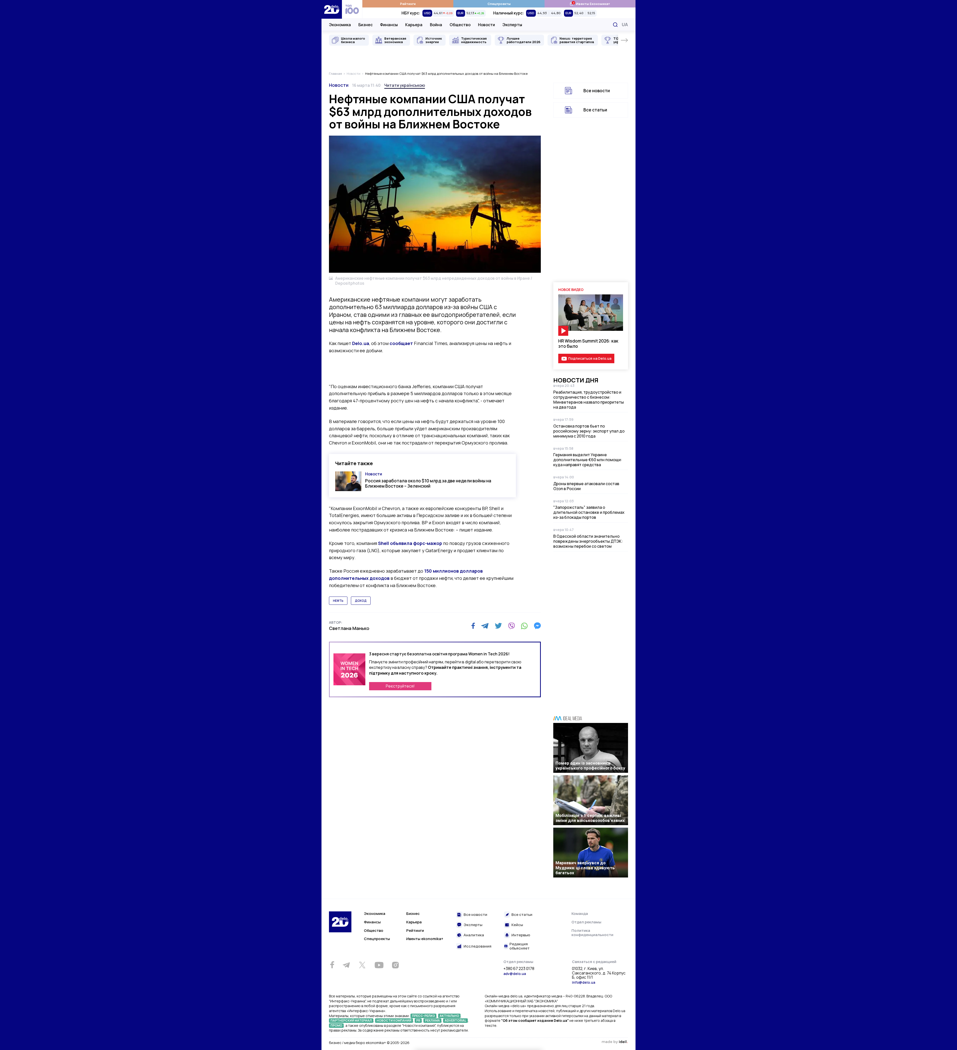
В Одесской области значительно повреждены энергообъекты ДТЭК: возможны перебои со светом (588, 541)
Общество (460, 24)
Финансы (389, 24)
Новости (486, 24)
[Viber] (511, 626)
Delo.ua (360, 343)
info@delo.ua (583, 982)
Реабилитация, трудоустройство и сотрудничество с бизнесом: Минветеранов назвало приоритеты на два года (588, 399)
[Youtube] (379, 965)
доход (361, 601)
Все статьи (595, 110)
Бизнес (365, 24)
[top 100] (352, 9)
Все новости (596, 90)
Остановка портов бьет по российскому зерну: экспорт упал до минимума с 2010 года (589, 431)
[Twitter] (498, 625)
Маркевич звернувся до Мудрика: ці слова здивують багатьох (585, 867)
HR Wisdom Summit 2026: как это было (588, 343)
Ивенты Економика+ (589, 3)
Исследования (477, 946)
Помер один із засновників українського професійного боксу (590, 766)
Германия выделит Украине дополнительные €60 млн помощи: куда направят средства (587, 459)
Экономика (340, 24)
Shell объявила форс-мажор (410, 543)
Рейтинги (408, 3)
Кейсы (517, 925)
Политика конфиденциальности (592, 933)
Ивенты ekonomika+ (424, 938)
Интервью (520, 935)
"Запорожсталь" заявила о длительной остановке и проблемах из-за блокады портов (589, 512)
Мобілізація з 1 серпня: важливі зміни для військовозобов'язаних (590, 818)
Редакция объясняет (519, 946)
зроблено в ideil (614, 1042)
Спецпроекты (499, 3)
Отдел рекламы (586, 922)
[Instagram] (395, 965)
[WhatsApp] (524, 626)
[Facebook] (473, 626)
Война (436, 24)
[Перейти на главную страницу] (331, 9)
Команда (579, 913)
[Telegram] (484, 625)
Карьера (413, 24)
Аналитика (474, 935)
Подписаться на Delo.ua (589, 358)
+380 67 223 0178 (518, 968)
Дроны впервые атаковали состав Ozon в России (586, 486)
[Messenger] (537, 626)
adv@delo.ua (514, 973)
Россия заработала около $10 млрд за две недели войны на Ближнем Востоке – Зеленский (428, 483)
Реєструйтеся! (400, 686)
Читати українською (404, 85)
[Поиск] (615, 25)
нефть (338, 601)
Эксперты (512, 24)
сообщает (401, 343)
